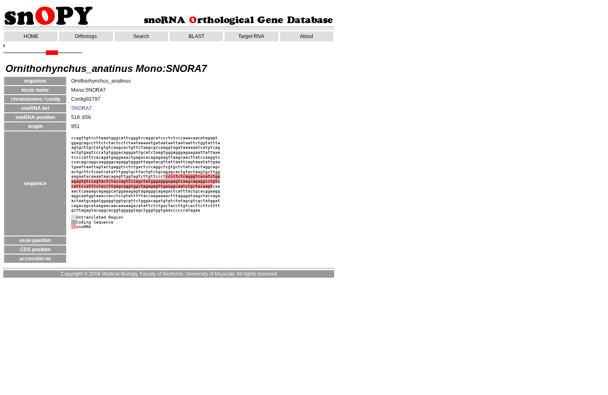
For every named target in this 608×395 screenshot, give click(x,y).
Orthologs (86, 36)
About (306, 36)
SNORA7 (81, 108)
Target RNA (251, 36)
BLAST (196, 36)
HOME (31, 36)
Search (141, 36)
